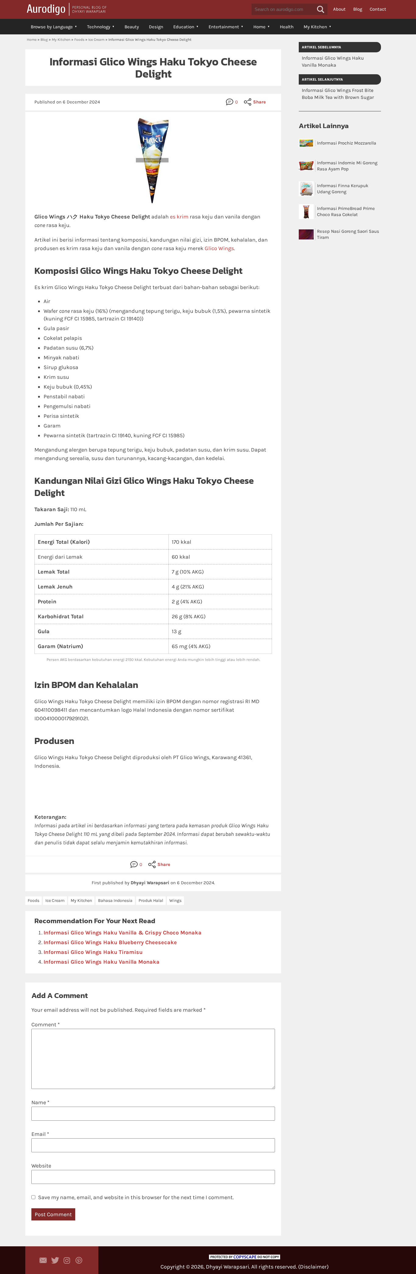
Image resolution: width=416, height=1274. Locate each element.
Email (40, 1134)
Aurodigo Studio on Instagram (67, 1260)
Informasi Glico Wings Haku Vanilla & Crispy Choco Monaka (123, 932)
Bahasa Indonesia (115, 900)
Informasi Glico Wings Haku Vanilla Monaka (102, 961)
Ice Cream (96, 39)
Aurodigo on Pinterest (78, 1260)
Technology (98, 27)
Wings (175, 900)
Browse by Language (52, 27)
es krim (179, 216)
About (339, 9)
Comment (45, 1024)
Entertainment (224, 27)
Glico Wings (219, 248)
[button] (320, 9)
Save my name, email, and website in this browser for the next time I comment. (136, 1197)
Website (41, 1165)
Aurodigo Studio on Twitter (55, 1260)
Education (183, 27)
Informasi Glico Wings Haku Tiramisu (93, 952)
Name (40, 1102)
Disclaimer (313, 1266)
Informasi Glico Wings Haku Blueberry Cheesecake (110, 942)
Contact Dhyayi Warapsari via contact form (43, 1260)
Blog (357, 9)
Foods (79, 39)
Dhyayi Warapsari (227, 1266)
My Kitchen (315, 27)
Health (287, 27)
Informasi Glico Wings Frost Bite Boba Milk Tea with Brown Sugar (338, 93)
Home (259, 27)
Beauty (132, 27)
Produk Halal (151, 900)
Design (156, 27)
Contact (378, 9)
